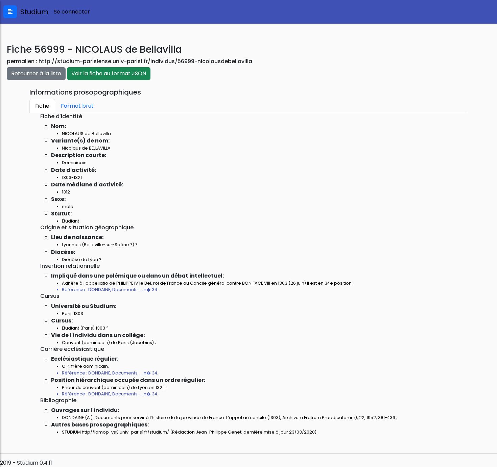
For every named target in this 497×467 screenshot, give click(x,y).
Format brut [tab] (77, 106)
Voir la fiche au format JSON (108, 73)
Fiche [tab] (42, 106)
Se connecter (72, 12)
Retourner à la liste (36, 73)
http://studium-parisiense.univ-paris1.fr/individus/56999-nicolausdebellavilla (145, 61)
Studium (32, 12)
